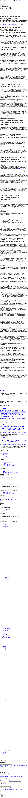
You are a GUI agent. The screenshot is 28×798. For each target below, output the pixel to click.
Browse (16, 2)
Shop (4, 455)
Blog (4, 13)
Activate (2, 773)
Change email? (18, 776)
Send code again (8, 773)
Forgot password (7, 787)
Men (4, 471)
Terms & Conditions (8, 465)
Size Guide (5, 456)
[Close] (0, 3)
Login (2, 787)
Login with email (7, 767)
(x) (0, 768)
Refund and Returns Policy (11, 472)
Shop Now (18, 0)
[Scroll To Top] (1, 512)
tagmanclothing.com (7, 24)
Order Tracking (7, 462)
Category (5, 526)
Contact (5, 454)
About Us (5, 453)
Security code (3, 772)
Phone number (3, 762)
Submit (2, 767)
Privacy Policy (7, 464)
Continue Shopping (5, 509)
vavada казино (22, 168)
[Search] (2, 796)
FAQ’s (4, 463)
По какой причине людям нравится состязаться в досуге (13, 441)
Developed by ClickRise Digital (8, 499)
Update (2, 782)
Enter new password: (4, 780)
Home (4, 524)
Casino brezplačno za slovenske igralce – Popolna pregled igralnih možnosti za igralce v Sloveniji (13, 428)
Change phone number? (7, 776)
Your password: (3, 785)
